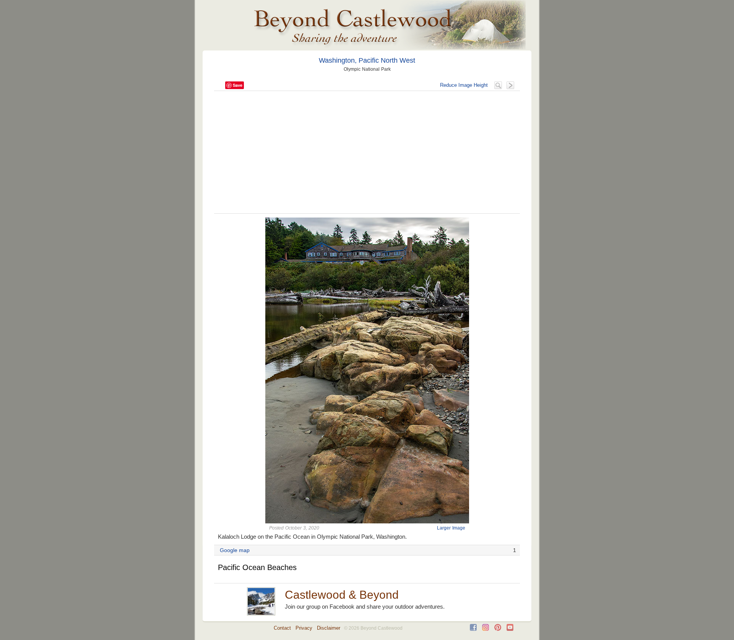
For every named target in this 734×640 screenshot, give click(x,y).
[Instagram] (485, 629)
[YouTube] (510, 629)
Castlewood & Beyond (342, 594)
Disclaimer (328, 628)
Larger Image (451, 528)
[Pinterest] (498, 629)
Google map (235, 550)
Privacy (304, 628)
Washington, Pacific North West (367, 60)
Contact (282, 628)
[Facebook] (473, 629)
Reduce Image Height (464, 85)
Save (237, 85)
